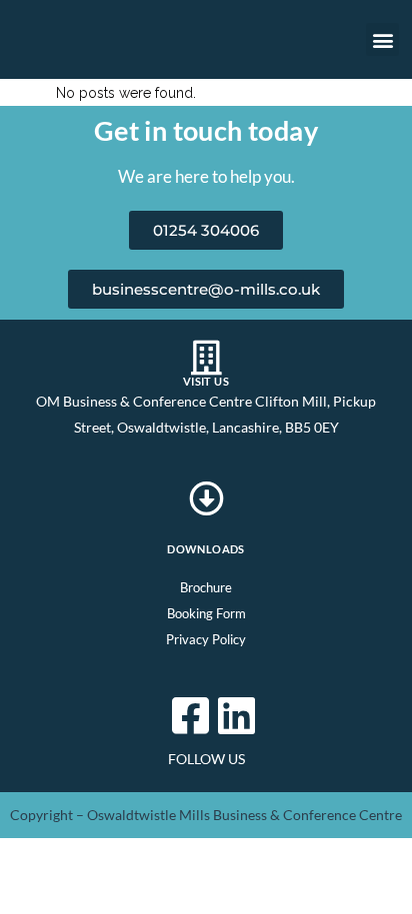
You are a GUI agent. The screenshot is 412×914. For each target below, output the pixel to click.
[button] (382, 39)
